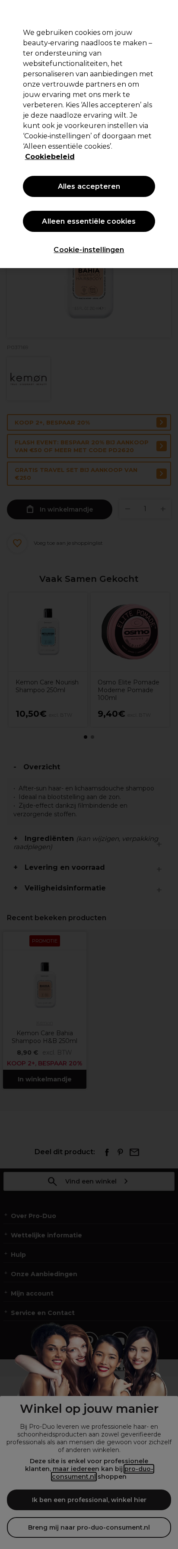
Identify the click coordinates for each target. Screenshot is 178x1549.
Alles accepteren (89, 186)
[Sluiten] (167, 12)
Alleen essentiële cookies (89, 221)
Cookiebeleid (50, 157)
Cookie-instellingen (89, 250)
